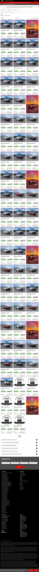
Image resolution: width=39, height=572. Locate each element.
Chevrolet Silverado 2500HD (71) (6, 484)
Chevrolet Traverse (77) (5, 490)
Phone (21, 461)
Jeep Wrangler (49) (4, 505)
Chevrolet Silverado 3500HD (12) (6, 485)
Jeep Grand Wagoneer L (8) (6, 504)
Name (4, 461)
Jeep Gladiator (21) (4, 499)
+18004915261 (6, 521)
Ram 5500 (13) (4, 511)
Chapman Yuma (4, 527)
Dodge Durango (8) (4, 496)
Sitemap (21, 489)
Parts (20, 482)
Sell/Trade (21, 477)
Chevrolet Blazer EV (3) (5, 475)
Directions (21, 483)
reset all (18, 9)
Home (2, 4)
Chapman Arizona (4, 525)
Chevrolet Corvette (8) (5, 478)
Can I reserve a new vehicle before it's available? (10, 442)
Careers (21, 485)
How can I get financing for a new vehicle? (9, 445)
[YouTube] (5, 532)
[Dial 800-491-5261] (36, 1)
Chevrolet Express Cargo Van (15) (6, 482)
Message (32, 461)
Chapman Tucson (4, 526)
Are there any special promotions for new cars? (10, 448)
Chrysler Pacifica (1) (4, 492)
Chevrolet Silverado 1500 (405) (6, 483)
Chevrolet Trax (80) (4, 491)
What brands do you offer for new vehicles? (9, 439)
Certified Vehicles (22, 475)
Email (13, 461)
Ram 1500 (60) (4, 506)
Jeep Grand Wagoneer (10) (5, 503)
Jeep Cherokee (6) (4, 497)
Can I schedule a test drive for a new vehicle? (9, 451)
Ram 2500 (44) (4, 507)
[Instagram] (3, 532)
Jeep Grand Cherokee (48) (5, 500)
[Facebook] (2, 532)
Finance (21, 478)
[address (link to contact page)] (35, 1)
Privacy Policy (22, 570)
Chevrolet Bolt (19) (4, 476)
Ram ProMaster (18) (4, 512)
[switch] (38, 1)
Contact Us (21, 484)
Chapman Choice (4, 524)
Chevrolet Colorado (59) (5, 477)
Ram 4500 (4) (4, 510)
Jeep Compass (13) (4, 498)
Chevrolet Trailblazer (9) (5, 489)
